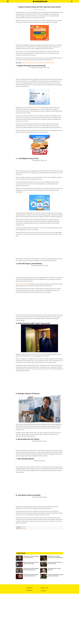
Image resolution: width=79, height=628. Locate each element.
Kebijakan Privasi (44, 588)
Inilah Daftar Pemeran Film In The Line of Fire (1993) (55, 563)
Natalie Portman (36, 107)
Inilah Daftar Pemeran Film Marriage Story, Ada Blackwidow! (55, 557)
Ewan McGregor (24, 284)
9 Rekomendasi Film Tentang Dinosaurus (54, 569)
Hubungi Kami (29, 590)
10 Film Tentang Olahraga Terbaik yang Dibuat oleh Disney (55, 575)
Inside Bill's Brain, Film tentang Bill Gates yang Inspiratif (31, 557)
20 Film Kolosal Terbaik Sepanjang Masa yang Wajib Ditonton (31, 569)
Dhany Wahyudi (42, 9)
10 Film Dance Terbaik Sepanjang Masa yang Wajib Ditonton (30, 575)
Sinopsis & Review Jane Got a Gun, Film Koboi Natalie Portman (38, 62)
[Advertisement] (39, 247)
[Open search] (72, 1)
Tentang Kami (29, 588)
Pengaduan (43, 590)
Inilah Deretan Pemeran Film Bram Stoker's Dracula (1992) (31, 563)
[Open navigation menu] (8, 1)
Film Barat (23, 527)
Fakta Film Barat (22, 528)
